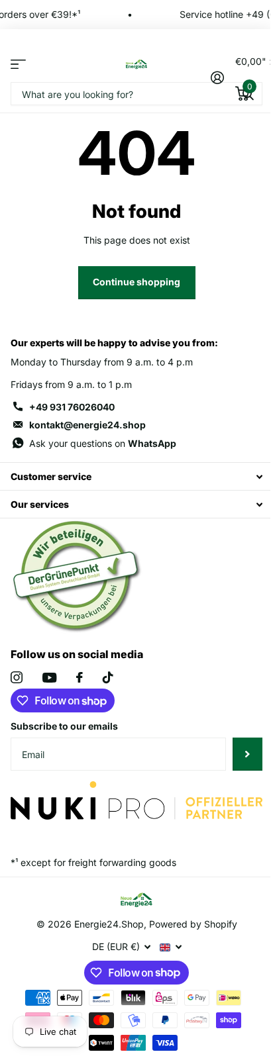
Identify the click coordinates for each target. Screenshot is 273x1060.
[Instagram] (17, 677)
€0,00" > (248, 73)
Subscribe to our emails (64, 726)
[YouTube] (49, 678)
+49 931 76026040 (72, 406)
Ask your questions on (102, 443)
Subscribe (247, 754)
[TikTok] (108, 677)
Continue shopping (136, 281)
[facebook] (79, 677)
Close (136, 476)
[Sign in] (218, 77)
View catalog (18, 64)
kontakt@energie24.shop (87, 424)
